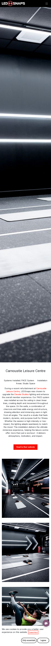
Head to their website (25, 447)
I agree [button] (43, 640)
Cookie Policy (33, 632)
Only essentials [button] (28, 640)
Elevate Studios (21, 394)
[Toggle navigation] (46, 3)
